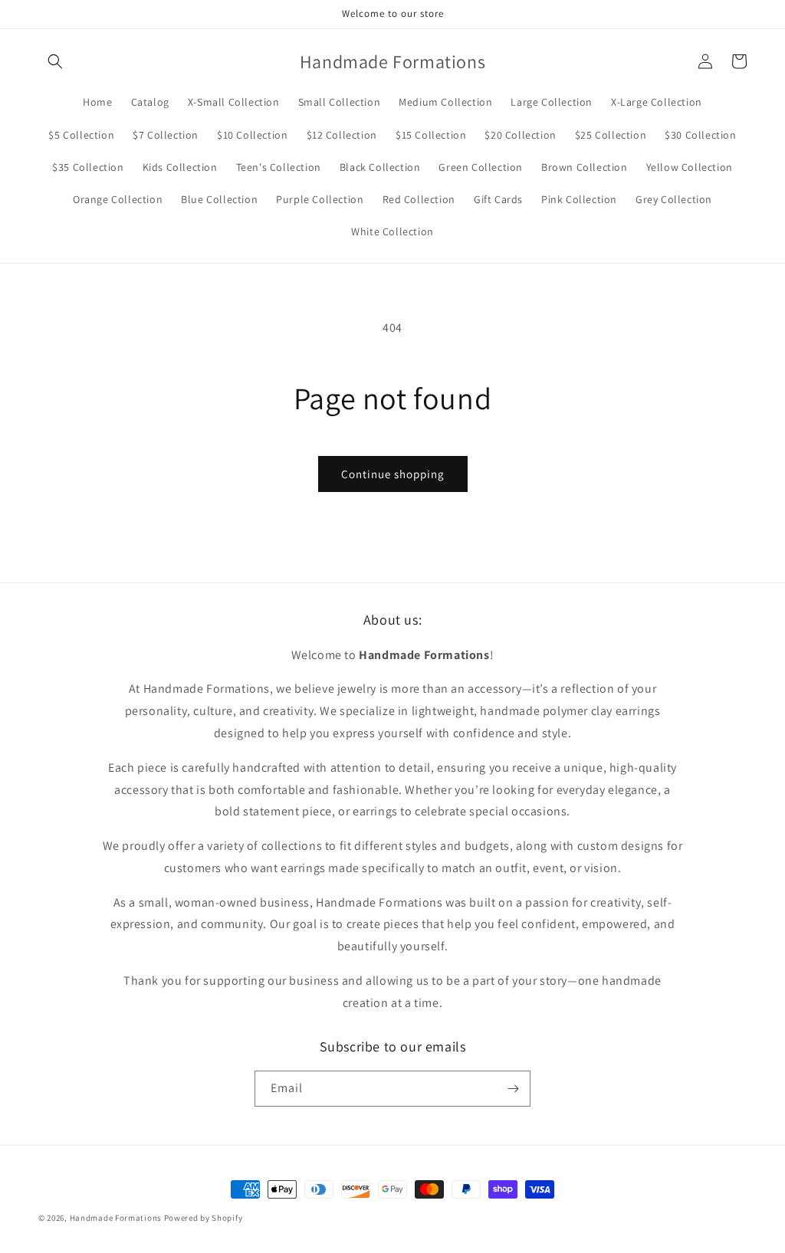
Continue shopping (393, 474)
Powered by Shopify (203, 1217)
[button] (55, 61)
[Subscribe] (513, 1089)
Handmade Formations (116, 1217)
